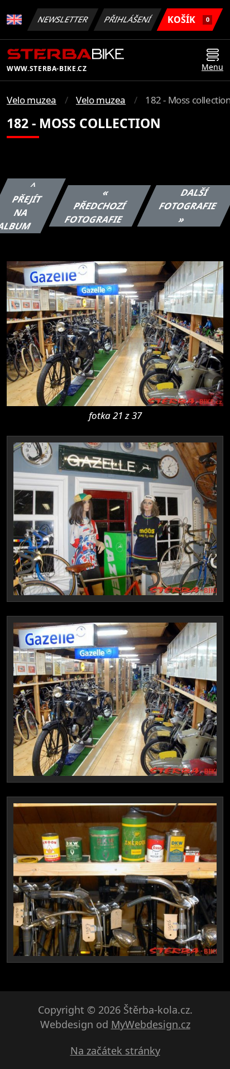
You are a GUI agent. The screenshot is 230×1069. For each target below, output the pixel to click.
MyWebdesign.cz (150, 1024)
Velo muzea (31, 99)
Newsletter (63, 19)
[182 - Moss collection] (115, 333)
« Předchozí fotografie (95, 205)
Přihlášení (128, 19)
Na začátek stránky (115, 1050)
